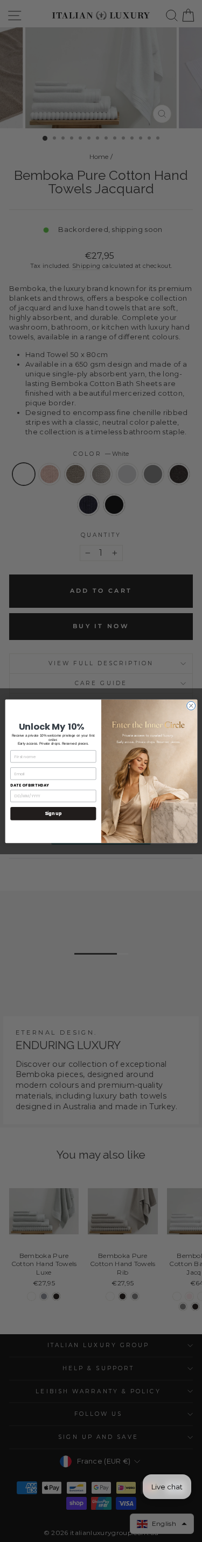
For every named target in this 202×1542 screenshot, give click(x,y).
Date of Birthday (29, 785)
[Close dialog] (190, 705)
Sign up (52, 813)
